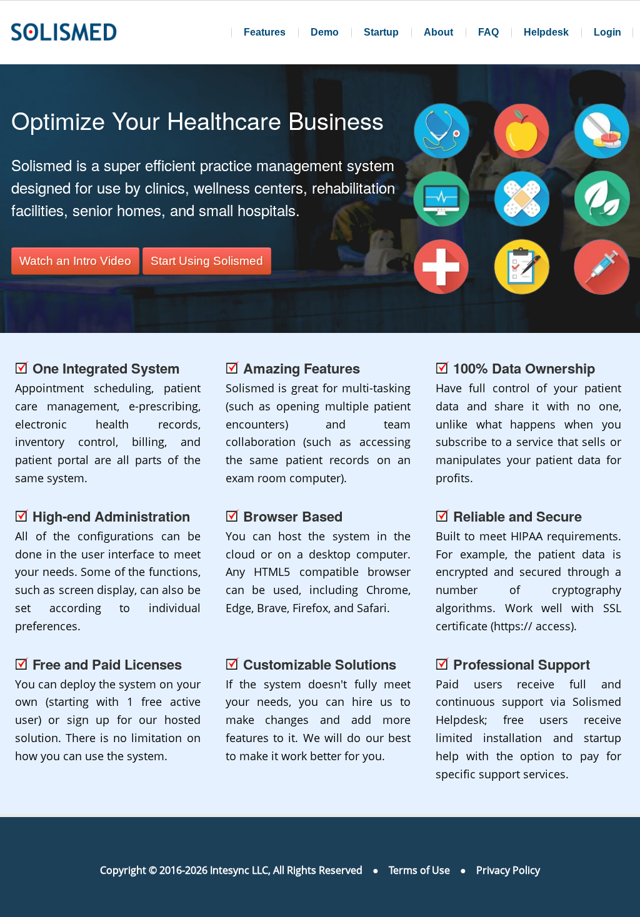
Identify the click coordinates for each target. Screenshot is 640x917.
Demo (325, 32)
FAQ (488, 32)
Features (265, 32)
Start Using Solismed (207, 260)
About (438, 32)
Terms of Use (419, 870)
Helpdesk (546, 32)
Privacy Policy (508, 870)
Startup (381, 32)
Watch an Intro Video (75, 260)
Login (607, 32)
